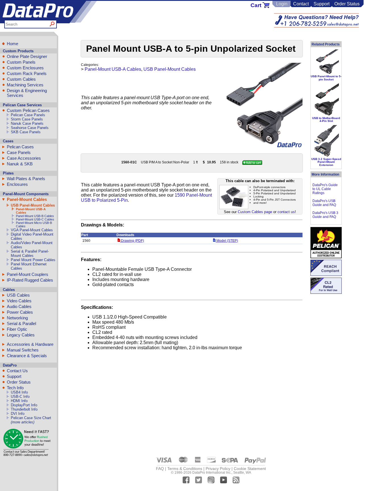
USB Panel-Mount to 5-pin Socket (326, 78)
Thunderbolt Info (24, 409)
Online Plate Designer (27, 56)
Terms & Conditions (184, 468)
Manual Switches (23, 350)
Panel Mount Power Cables (33, 260)
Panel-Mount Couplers (27, 274)
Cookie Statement (250, 468)
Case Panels (19, 152)
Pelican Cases (20, 146)
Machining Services (25, 84)
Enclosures (17, 184)
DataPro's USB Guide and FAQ (324, 203)
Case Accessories (24, 158)
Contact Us (17, 370)
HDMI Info (19, 401)
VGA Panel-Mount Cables (32, 230)
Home (12, 43)
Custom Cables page (255, 212)
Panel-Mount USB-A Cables (113, 69)
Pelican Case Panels (28, 115)
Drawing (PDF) (132, 241)
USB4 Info (19, 392)
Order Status (347, 3)
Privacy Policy (218, 468)
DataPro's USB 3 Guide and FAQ (325, 215)
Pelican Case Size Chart (31, 418)
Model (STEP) (227, 241)
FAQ (160, 468)
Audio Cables (19, 306)
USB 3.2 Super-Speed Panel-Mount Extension (326, 162)
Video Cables (19, 300)
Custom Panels (21, 62)
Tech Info (15, 387)
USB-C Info (20, 396)
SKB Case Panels (26, 132)
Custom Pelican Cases (28, 110)
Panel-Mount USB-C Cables (35, 219)
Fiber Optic (17, 329)
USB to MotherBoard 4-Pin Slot (326, 119)
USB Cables (18, 295)
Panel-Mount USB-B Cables (35, 216)
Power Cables (20, 312)
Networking (17, 317)
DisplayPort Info (24, 405)
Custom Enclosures (25, 67)
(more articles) (22, 422)
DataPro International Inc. (211, 472)
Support (321, 3)
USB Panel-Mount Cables (33, 205)
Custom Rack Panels (27, 73)
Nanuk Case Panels (27, 123)
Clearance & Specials (27, 355)
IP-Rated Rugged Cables (30, 280)
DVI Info (17, 413)
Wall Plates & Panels (26, 178)
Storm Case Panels (27, 119)
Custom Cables (21, 79)
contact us (286, 212)
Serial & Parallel (21, 323)
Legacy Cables (21, 334)
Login (281, 3)
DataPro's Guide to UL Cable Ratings (325, 189)
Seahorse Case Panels (30, 128)
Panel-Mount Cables (27, 199)
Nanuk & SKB (20, 163)
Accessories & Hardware (30, 344)
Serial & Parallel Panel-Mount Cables (30, 253)
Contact (301, 3)
